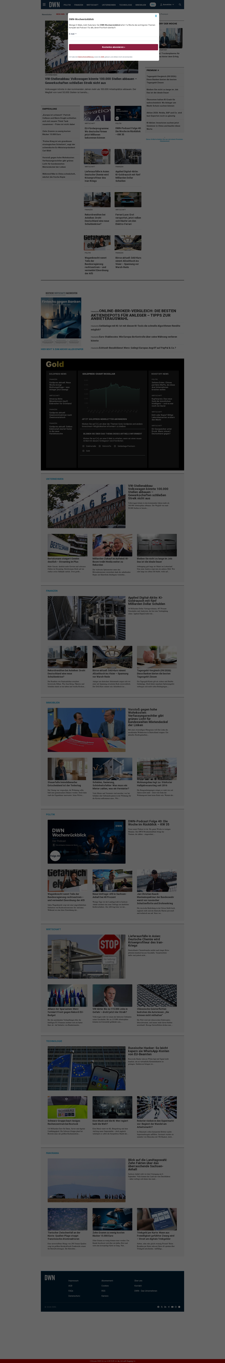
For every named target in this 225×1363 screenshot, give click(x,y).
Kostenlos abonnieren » (113, 47)
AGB (102, 57)
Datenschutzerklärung (85, 57)
